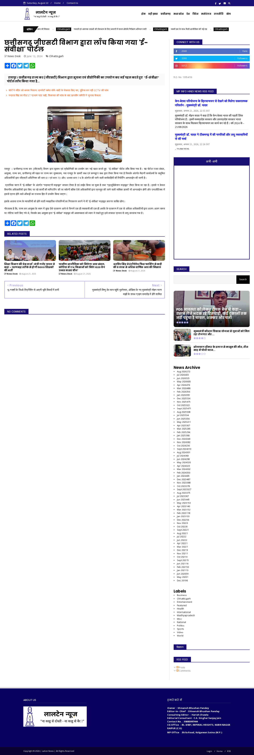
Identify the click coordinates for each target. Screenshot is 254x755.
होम (143, 14)
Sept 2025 (184, 408)
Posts (181, 667)
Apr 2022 (182, 543)
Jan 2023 (183, 516)
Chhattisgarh (41, 29)
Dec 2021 (182, 550)
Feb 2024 (183, 472)
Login (209, 751)
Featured (182, 605)
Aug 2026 (183, 371)
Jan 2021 (182, 570)
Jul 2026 (183, 374)
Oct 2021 (182, 556)
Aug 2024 (183, 452)
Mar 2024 (183, 469)
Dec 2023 (183, 479)
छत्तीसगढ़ (166, 14)
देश (188, 14)
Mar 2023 (183, 509)
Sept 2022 (183, 529)
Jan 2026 (183, 395)
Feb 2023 (183, 513)
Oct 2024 (183, 445)
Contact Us (72, 2)
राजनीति (219, 14)
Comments (184, 670)
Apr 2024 (183, 465)
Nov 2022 (182, 523)
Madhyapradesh (186, 615)
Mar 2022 (182, 546)
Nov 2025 (183, 401)
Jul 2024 (183, 455)
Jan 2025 (183, 435)
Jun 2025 (183, 418)
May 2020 (182, 577)
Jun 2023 (183, 499)
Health (180, 608)
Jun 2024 (183, 459)
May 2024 (184, 462)
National (181, 622)
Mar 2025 (183, 428)
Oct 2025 (183, 405)
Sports (180, 628)
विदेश (195, 14)
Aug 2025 (183, 411)
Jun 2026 (183, 378)
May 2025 (184, 421)
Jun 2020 (182, 573)
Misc (179, 618)
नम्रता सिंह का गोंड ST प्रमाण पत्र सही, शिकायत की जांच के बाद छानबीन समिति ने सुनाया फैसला (55, 95)
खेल (228, 14)
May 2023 (184, 502)
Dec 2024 (183, 438)
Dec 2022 (183, 519)
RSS (229, 751)
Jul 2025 (183, 415)
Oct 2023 (183, 486)
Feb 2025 (183, 432)
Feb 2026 (183, 391)
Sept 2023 (184, 489)
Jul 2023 (183, 496)
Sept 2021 (183, 560)
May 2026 (184, 381)
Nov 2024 (183, 442)
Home (57, 2)
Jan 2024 (183, 475)
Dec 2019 (182, 580)
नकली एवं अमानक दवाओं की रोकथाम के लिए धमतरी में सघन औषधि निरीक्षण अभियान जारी (87, 29)
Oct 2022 (182, 526)
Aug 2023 (183, 492)
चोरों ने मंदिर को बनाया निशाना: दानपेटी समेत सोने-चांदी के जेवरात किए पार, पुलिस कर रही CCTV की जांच (58, 90)
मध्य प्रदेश (178, 14)
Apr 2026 (183, 384)
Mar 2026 (183, 388)
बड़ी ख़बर (153, 14)
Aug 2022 (182, 533)
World (180, 635)
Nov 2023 (183, 482)
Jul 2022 (181, 536)
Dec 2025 (183, 398)
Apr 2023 (183, 506)
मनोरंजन (206, 14)
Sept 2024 (184, 448)
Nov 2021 (182, 553)
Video (180, 632)
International (184, 612)
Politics (181, 625)
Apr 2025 (183, 425)
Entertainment (184, 601)
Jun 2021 (182, 563)
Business (182, 595)
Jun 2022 (182, 540)
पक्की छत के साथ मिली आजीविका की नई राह (166, 29)
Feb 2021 (183, 566)
